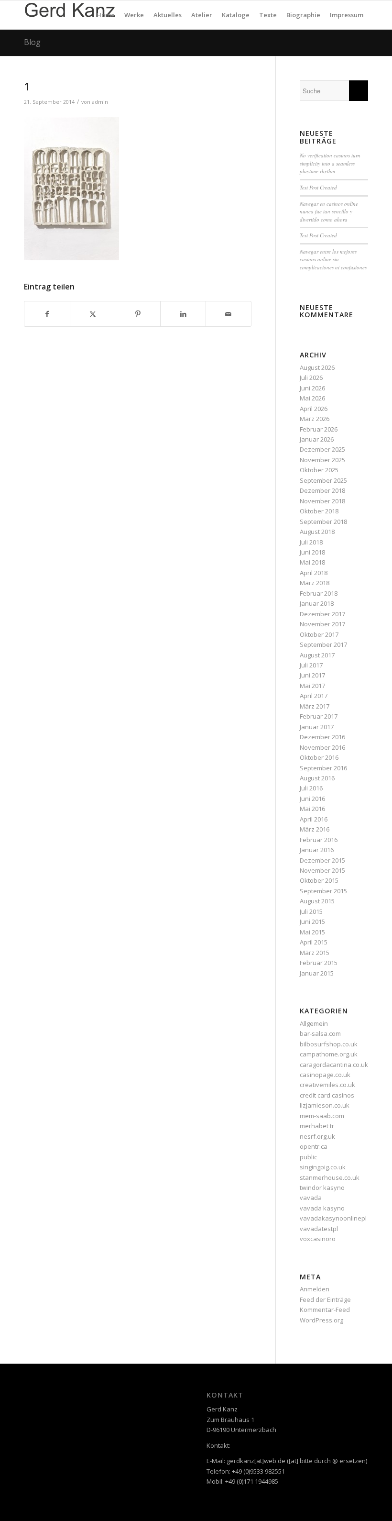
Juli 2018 (311, 542)
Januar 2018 (317, 603)
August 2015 (317, 901)
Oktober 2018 (319, 511)
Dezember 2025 (322, 449)
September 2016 (323, 768)
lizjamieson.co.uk (324, 1105)
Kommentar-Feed (325, 1309)
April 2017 (313, 695)
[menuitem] (106, 14)
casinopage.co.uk (325, 1074)
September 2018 (323, 521)
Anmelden (314, 1289)
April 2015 (313, 942)
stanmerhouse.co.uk (329, 1177)
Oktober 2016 (319, 757)
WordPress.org (321, 1320)
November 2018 (322, 501)
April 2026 (313, 408)
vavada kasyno (322, 1208)
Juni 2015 (312, 921)
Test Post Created (318, 187)
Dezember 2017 (322, 614)
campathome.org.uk (329, 1054)
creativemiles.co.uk (327, 1084)
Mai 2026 (312, 398)
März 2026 (314, 418)
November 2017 (322, 624)
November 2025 (322, 459)
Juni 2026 (312, 388)
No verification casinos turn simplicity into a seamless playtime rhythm (330, 163)
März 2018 (314, 582)
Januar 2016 (317, 849)
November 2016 (322, 747)
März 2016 (314, 829)
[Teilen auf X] (92, 313)
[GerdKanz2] (69, 14)
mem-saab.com (322, 1115)
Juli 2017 (311, 665)
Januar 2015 (317, 973)
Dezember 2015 (322, 860)
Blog (32, 42)
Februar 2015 (319, 962)
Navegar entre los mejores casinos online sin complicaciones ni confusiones (333, 259)
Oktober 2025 (319, 470)
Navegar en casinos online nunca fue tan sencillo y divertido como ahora (329, 211)
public (308, 1157)
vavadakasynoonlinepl (333, 1218)
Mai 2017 (312, 685)
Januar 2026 (317, 439)
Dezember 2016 (322, 737)
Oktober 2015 (319, 880)
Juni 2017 (312, 675)
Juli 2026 (311, 377)
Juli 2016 (311, 788)
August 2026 (317, 367)
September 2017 (323, 644)
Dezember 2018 (322, 490)
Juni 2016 (312, 798)
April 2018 (313, 572)
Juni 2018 (312, 552)
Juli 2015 (311, 911)
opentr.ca (313, 1146)
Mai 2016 (312, 808)
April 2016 (313, 819)
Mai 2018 (312, 562)
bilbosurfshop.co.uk (329, 1044)
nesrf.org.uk (317, 1136)
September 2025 (323, 480)
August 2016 (317, 778)
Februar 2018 (319, 593)
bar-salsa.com (320, 1033)
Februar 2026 (319, 429)
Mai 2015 (312, 932)
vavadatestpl (319, 1228)
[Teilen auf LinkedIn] (183, 313)
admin (100, 102)
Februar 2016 (319, 839)
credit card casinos (327, 1095)
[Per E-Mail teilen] (228, 313)
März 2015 (314, 952)
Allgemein (314, 1023)
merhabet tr (317, 1125)
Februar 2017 (319, 716)
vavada (311, 1197)
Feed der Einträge (325, 1299)
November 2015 (322, 870)
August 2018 (317, 531)
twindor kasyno (322, 1187)
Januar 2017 (317, 726)
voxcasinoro (318, 1238)
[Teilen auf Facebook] (47, 313)
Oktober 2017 (319, 634)
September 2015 (323, 891)
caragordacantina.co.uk (334, 1064)
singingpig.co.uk (323, 1167)
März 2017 (314, 706)
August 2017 (317, 655)
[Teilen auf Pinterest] (137, 313)
